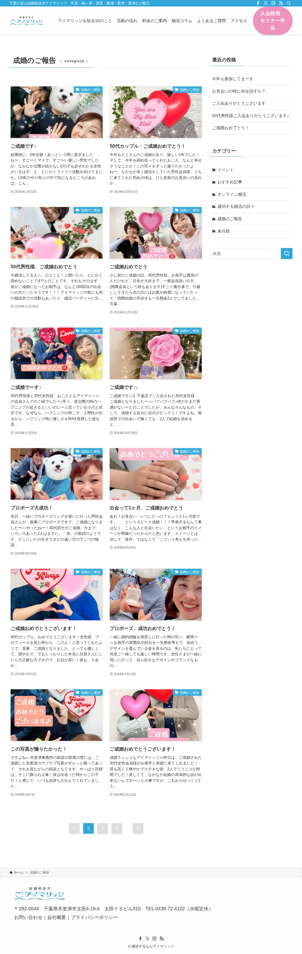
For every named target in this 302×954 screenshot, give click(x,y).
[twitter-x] (266, 3)
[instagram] (273, 3)
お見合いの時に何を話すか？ (239, 91)
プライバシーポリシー (94, 917)
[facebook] (258, 3)
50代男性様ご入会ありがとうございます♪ (250, 115)
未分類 (223, 231)
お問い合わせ (28, 917)
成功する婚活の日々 (236, 206)
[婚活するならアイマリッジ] (26, 20)
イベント (225, 169)
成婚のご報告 (229, 218)
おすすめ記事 (229, 182)
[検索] (289, 3)
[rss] (281, 3)
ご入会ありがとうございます (239, 103)
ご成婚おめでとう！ (230, 127)
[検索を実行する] (287, 253)
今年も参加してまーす (232, 78)
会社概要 (56, 917)
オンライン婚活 (231, 194)
